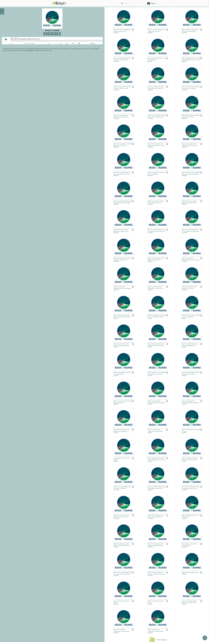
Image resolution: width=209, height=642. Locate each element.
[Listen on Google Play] (54, 33)
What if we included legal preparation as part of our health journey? (189, 602)
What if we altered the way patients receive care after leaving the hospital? (189, 459)
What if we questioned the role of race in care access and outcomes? (122, 88)
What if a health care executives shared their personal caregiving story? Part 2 (191, 174)
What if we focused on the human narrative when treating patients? (156, 145)
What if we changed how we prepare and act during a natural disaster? (121, 431)
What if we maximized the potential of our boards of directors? (120, 117)
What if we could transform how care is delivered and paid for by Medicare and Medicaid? (156, 574)
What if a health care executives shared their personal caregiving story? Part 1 (122, 202)
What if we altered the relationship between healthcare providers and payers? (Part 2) (157, 402)
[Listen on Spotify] (59, 33)
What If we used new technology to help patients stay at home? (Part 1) (155, 631)
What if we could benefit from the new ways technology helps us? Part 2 (156, 231)
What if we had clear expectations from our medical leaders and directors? (122, 288)
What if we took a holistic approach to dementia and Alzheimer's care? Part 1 (120, 231)
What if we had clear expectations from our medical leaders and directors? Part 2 (190, 259)
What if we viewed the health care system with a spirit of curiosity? (156, 88)
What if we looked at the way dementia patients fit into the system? (156, 459)
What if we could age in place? (190, 572)
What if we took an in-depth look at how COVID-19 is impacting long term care (156, 202)
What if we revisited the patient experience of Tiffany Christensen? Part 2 (191, 117)
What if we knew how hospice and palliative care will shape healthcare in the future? (156, 345)
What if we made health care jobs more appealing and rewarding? (190, 345)
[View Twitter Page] (2, 12)
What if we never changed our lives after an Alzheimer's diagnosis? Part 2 (190, 31)
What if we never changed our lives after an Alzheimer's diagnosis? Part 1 (121, 59)
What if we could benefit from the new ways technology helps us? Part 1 (190, 231)
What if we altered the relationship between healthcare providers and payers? (191, 402)
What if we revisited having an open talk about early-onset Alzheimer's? (122, 174)
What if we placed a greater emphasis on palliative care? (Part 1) (155, 545)
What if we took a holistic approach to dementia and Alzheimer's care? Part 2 (189, 202)
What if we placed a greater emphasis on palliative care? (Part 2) (121, 545)
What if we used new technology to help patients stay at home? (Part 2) (121, 631)
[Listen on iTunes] (50, 33)
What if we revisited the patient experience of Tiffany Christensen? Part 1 (122, 145)
